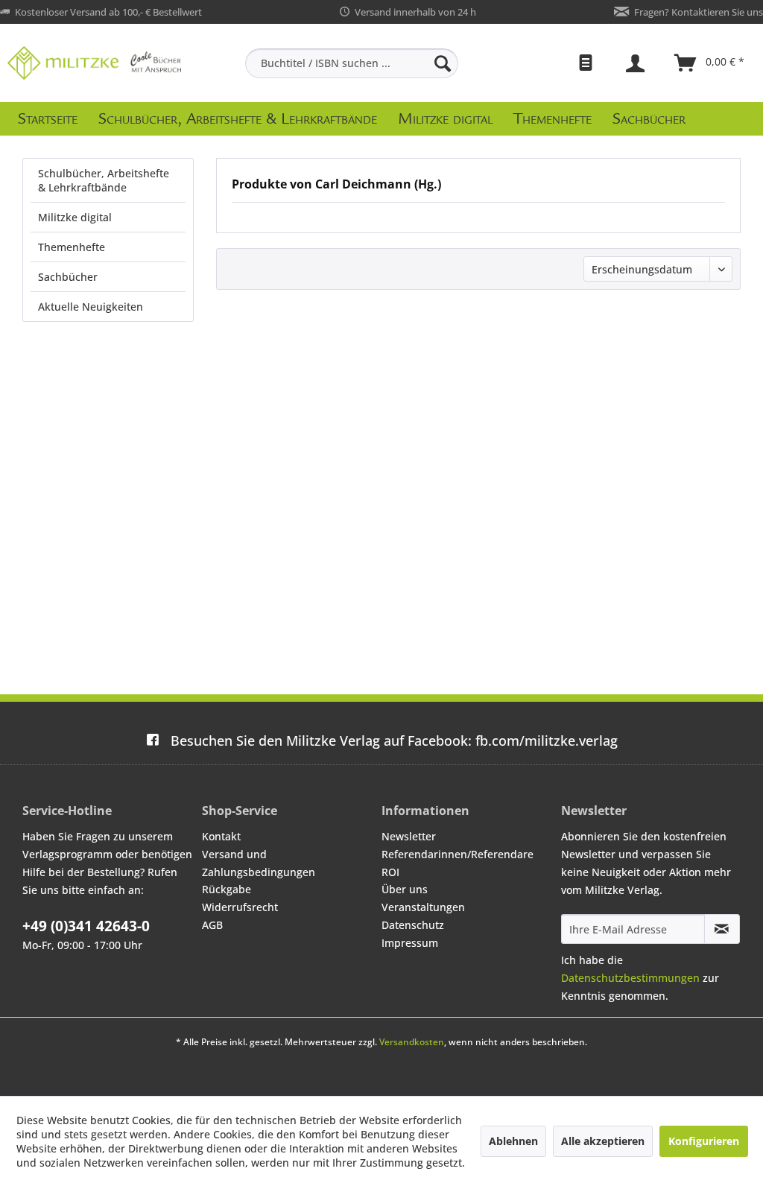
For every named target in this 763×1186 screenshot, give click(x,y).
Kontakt (221, 836)
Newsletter (409, 836)
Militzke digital (75, 217)
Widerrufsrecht (240, 907)
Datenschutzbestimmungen (630, 978)
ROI (390, 872)
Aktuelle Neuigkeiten (90, 306)
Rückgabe (226, 889)
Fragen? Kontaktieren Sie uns (698, 12)
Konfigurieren (703, 1141)
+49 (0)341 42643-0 (86, 926)
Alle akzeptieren (603, 1141)
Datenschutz (413, 925)
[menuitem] (352, 63)
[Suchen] (442, 63)
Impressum (410, 943)
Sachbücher (68, 277)
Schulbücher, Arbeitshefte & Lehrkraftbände (103, 180)
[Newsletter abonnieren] (722, 929)
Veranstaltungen (423, 907)
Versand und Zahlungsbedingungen (258, 863)
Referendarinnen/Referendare (458, 854)
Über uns (405, 889)
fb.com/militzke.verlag (394, 740)
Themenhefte (71, 247)
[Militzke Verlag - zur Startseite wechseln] (94, 63)
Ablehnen (513, 1141)
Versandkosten (411, 1042)
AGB (212, 925)
